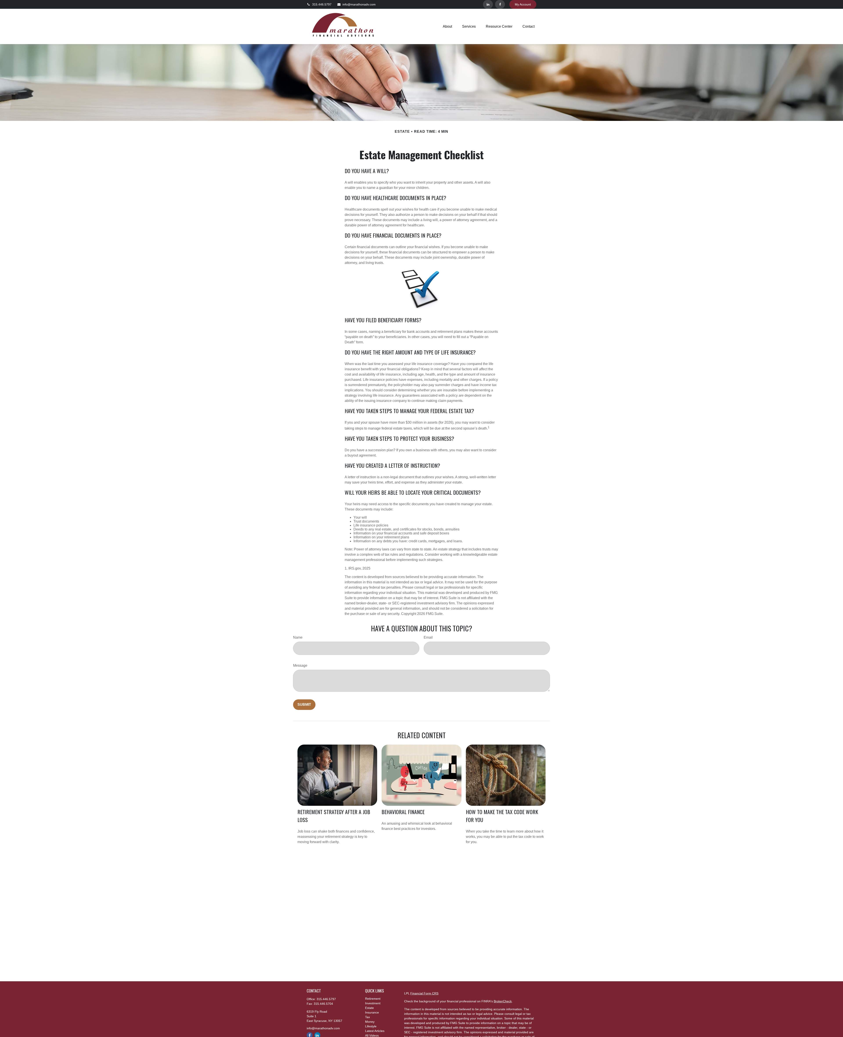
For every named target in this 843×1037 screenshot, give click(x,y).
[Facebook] (500, 4)
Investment (372, 1003)
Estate (369, 1008)
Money (370, 1021)
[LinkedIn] (488, 4)
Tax (367, 1017)
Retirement (372, 998)
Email (428, 637)
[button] (447, 26)
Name (298, 637)
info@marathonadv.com (359, 4)
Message (300, 665)
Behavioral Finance (403, 812)
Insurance (372, 1012)
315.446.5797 (321, 4)
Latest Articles (374, 1031)
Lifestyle (370, 1026)
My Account (523, 4)
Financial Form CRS (424, 993)
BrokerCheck (503, 1001)
